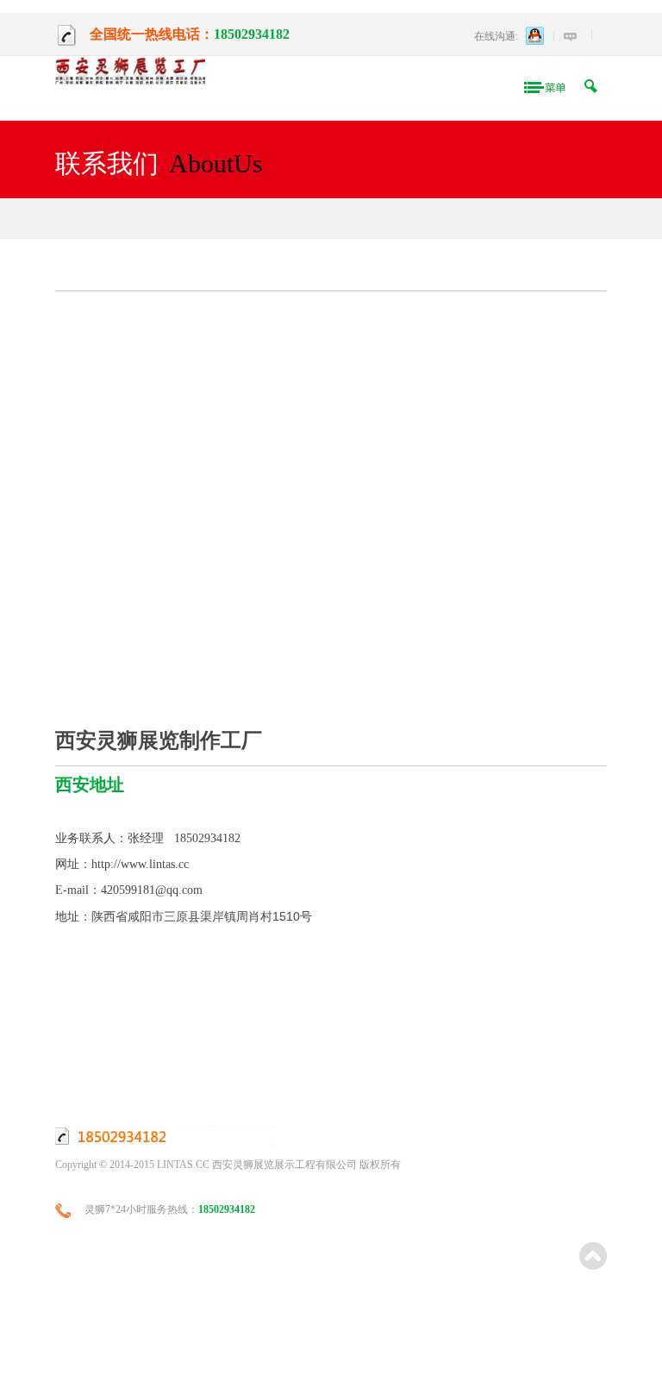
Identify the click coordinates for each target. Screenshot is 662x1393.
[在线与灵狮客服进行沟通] (570, 36)
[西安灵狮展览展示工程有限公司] (130, 72)
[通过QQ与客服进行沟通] (535, 36)
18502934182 (252, 34)
